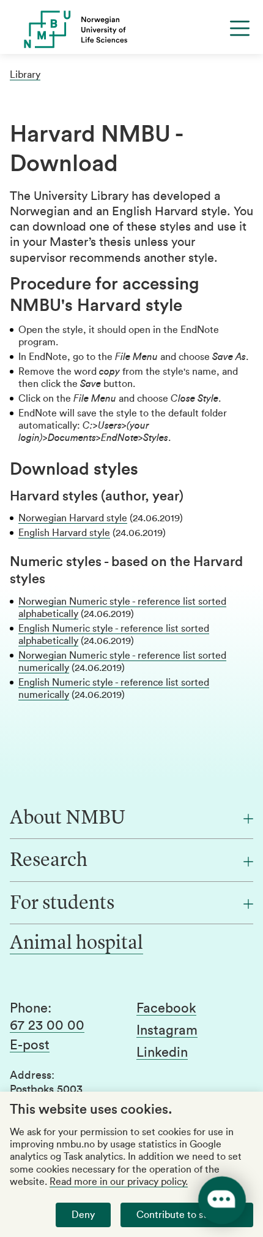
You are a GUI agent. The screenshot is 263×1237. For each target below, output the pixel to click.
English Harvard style (64, 533)
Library (25, 75)
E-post (30, 1045)
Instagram (167, 1030)
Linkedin (162, 1052)
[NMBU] (131, 29)
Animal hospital (76, 944)
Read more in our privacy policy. (119, 1182)
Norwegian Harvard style (72, 518)
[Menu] (239, 28)
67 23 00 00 (47, 1025)
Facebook (166, 1008)
